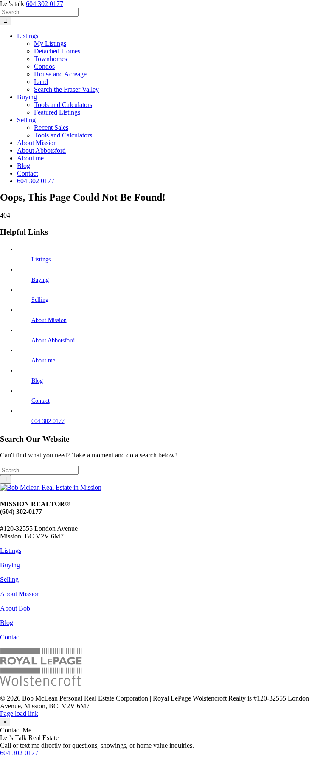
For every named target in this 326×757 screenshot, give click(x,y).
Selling (39, 300)
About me (43, 360)
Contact (40, 401)
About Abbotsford (53, 340)
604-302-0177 (19, 753)
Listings (41, 259)
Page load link (19, 713)
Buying (40, 280)
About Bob (15, 608)
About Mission (49, 320)
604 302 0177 (44, 3)
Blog (37, 381)
